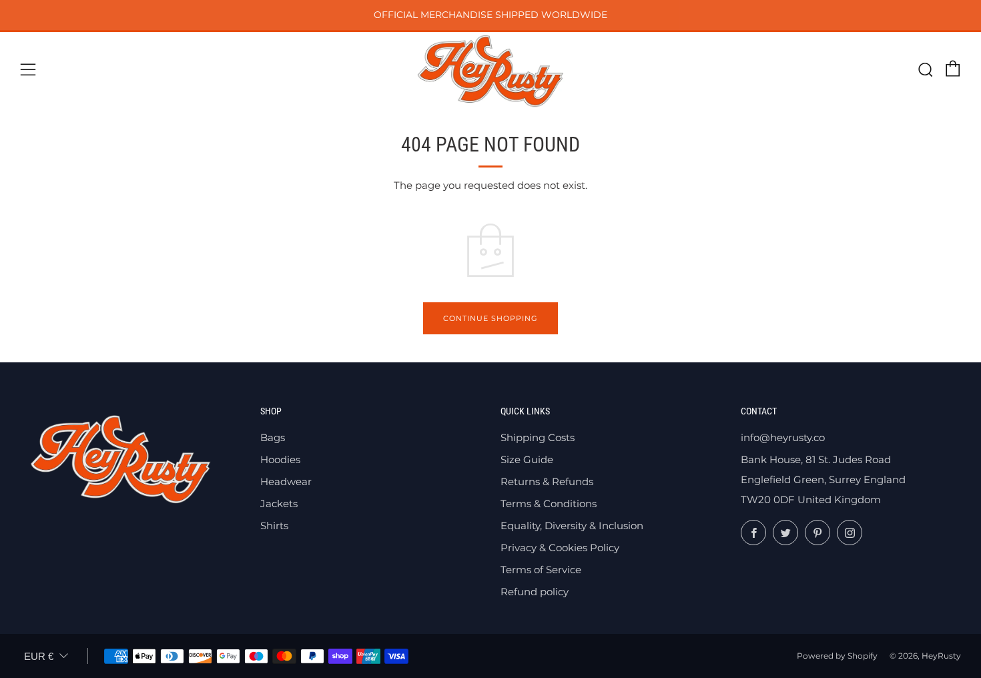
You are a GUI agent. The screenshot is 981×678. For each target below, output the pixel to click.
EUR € (38, 656)
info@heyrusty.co (783, 437)
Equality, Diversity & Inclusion (572, 525)
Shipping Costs (538, 437)
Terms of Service (541, 569)
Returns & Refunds (547, 481)
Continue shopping (490, 318)
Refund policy (535, 591)
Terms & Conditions (549, 503)
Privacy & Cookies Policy (560, 547)
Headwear (286, 481)
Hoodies (280, 459)
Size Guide (527, 459)
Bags (272, 437)
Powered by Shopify (837, 656)
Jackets (279, 503)
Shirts (274, 525)
